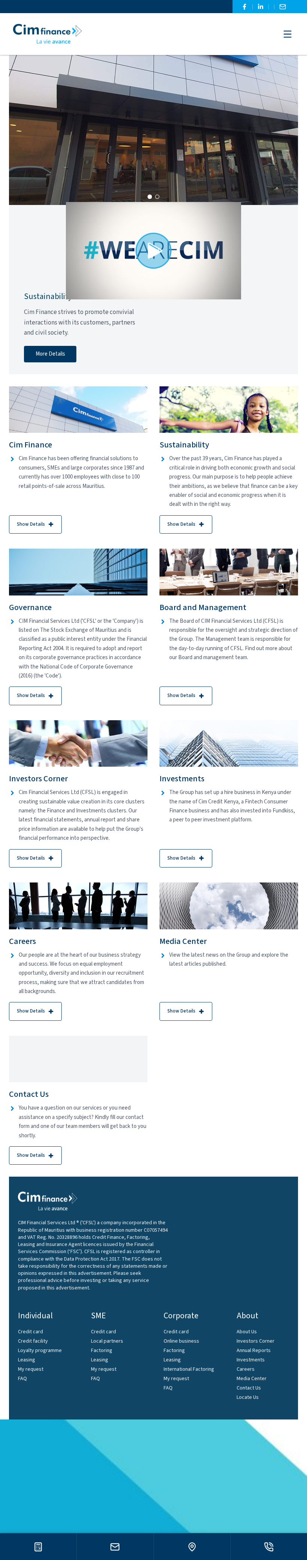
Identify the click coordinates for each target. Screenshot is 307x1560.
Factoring (101, 1350)
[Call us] (268, 1546)
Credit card (30, 1332)
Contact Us (249, 1388)
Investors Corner (255, 1341)
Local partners (107, 1341)
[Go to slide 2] (157, 196)
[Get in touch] (114, 1546)
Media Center (252, 1378)
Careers (246, 1369)
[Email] (282, 6)
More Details (50, 354)
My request (30, 1369)
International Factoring (189, 1369)
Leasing (26, 1360)
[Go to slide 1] (150, 196)
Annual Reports (254, 1350)
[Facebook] (244, 7)
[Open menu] (287, 34)
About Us (247, 1332)
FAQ (22, 1378)
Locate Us (248, 1397)
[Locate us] (192, 1546)
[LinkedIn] (261, 7)
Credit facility (33, 1341)
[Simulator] (38, 1546)
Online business (181, 1341)
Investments (251, 1360)
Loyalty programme (40, 1350)
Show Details (31, 524)
